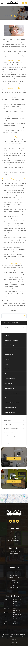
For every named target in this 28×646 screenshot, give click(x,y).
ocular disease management (11, 436)
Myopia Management (10, 349)
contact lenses (7, 424)
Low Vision (7, 359)
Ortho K (7, 369)
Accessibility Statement (12, 636)
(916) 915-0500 (14, 582)
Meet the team (14, 531)
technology (6, 416)
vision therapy (7, 420)
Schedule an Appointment (14, 540)
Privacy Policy (22, 636)
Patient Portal (14, 538)
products (6, 327)
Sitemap (14, 639)
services (6, 331)
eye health (6, 443)
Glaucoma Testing (9, 345)
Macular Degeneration (10, 407)
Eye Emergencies (9, 354)
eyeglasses (6, 439)
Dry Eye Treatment (9, 388)
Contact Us (14, 481)
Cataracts (7, 397)
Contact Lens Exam (10, 412)
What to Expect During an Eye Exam (14, 393)
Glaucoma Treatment (10, 378)
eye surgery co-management (11, 428)
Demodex (7, 335)
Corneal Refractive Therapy (12, 402)
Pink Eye (7, 364)
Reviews (14, 536)
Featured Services (14, 534)
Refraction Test (9, 383)
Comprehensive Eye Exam (11, 340)
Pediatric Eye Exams (10, 373)
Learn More (14, 458)
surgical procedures (8, 432)
